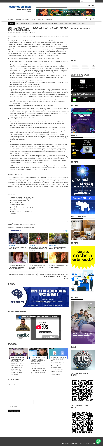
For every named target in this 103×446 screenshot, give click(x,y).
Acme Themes (94, 443)
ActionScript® (51, 111)
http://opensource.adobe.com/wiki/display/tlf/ (22, 117)
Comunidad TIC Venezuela (22, 19)
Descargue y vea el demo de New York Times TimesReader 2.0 (26, 206)
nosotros (10, 19)
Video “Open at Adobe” (16, 202)
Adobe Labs (13, 213)
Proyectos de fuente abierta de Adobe (20, 200)
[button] (98, 441)
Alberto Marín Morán (22, 32)
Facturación (31, 348)
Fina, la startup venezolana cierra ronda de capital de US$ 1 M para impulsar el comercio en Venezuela (18, 360)
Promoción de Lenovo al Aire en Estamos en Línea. (23, 274)
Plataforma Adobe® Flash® (33, 42)
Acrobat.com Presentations (17, 127)
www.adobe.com (59, 223)
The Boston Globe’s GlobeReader (40, 122)
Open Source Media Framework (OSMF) (34, 44)
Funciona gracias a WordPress (70, 443)
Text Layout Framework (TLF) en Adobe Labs (22, 197)
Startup (15, 348)
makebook (13, 134)
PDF (62, 364)
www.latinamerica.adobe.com (27, 224)
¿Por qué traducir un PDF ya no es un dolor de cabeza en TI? (58, 359)
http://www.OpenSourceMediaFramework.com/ (28, 84)
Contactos (40, 19)
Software (11, 348)
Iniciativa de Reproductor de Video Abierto (21, 211)
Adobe (33, 32)
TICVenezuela (21, 348)
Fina (22, 365)
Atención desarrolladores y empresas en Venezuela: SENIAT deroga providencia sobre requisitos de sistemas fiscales (38, 360)
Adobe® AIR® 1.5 (34, 113)
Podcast (33, 19)
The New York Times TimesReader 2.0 (20, 122)
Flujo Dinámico (25, 70)
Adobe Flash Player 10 (22, 113)
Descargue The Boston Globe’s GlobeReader (22, 208)
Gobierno (37, 348)
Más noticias (49, 19)
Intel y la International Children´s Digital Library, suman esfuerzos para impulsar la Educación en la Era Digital (54, 276)
